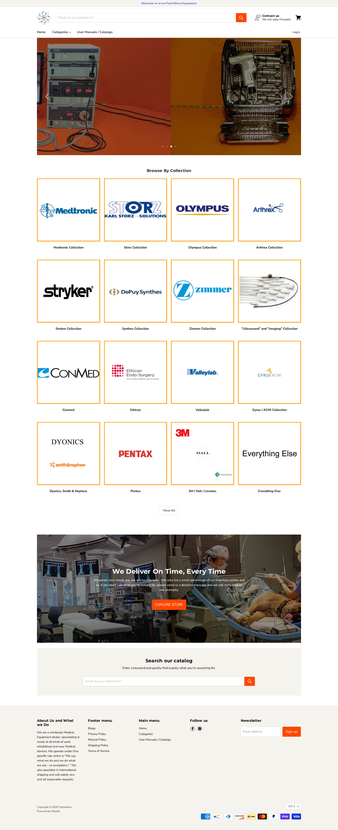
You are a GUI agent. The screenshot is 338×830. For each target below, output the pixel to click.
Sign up (292, 731)
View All (169, 510)
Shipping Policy (98, 745)
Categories (60, 32)
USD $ (291, 806)
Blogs (91, 728)
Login (296, 32)
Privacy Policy (97, 734)
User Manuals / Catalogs (95, 32)
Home (41, 32)
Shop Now (169, 106)
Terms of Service (99, 751)
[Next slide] (290, 96)
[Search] (241, 17)
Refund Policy (97, 740)
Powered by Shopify (48, 811)
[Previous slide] (48, 96)
